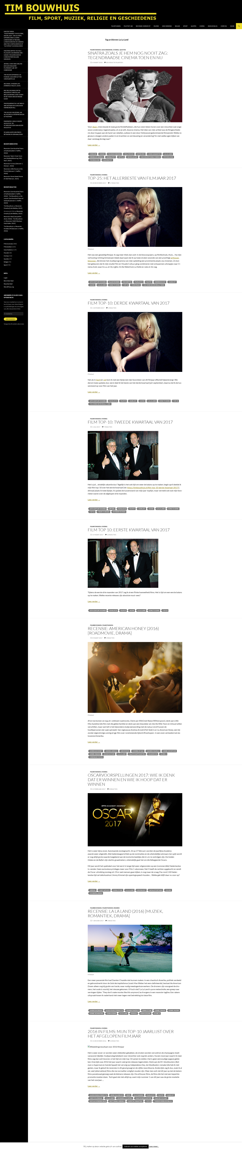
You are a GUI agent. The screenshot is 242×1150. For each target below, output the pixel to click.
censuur (93, 154)
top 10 (125, 285)
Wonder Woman (119, 512)
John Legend (111, 1013)
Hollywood (129, 154)
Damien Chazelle (153, 751)
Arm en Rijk (125, 751)
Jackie (92, 285)
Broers (112, 509)
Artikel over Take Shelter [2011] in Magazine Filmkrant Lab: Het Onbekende (13, 67)
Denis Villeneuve (117, 1095)
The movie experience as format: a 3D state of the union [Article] (13, 77)
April (98, 380)
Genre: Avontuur (169, 751)
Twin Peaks (135, 285)
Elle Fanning (138, 1095)
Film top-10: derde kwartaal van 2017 (129, 303)
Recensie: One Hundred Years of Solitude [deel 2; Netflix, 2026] (13, 150)
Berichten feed (8, 281)
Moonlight (141, 890)
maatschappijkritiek (137, 754)
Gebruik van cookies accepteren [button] (135, 1146)
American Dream (96, 1010)
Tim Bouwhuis (8, 206)
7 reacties (108, 427)
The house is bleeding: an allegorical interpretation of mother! (14, 114)
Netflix (121, 157)
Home (232, 26)
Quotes (193, 26)
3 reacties (110, 638)
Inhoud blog (212, 26)
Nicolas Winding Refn (98, 1101)
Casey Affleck (104, 890)
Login (5, 278)
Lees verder (94, 145)
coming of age (138, 751)
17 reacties (114, 183)
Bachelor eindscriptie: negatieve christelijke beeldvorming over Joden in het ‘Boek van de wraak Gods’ (13, 95)
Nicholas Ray (132, 157)
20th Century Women (98, 282)
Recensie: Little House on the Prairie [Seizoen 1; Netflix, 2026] (13, 171)
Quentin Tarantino (135, 1101)
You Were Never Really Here (153, 285)
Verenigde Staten (96, 757)
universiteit (107, 160)
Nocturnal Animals (117, 1101)
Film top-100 (128, 26)
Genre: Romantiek (96, 1013)
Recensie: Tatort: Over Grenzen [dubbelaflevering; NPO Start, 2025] (13, 158)
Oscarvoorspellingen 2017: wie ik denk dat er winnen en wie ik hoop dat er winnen (131, 779)
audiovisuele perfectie (114, 1010)
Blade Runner (114, 282)
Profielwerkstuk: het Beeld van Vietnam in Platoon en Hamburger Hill (14, 105)
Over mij (224, 26)
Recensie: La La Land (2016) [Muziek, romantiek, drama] (125, 913)
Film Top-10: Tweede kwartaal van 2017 (130, 422)
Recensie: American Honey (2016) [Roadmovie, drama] (123, 631)
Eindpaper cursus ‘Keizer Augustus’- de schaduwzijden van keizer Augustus (13, 124)
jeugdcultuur (109, 754)
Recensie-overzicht (143, 26)
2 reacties (112, 308)
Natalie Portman (155, 890)
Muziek (156, 26)
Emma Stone (117, 890)
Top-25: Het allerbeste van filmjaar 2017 (132, 178)
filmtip (149, 282)
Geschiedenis (167, 26)
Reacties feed (8, 284)
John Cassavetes (154, 154)
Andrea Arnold (111, 751)
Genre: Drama (95, 754)
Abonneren (10, 319)
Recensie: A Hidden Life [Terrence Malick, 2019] (12, 85)
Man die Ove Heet (161, 1098)
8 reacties (113, 789)
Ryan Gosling (145, 1013)
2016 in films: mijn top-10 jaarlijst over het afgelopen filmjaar (131, 1034)
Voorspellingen (96, 893)
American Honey (96, 751)
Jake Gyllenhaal (96, 1098)
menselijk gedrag (96, 157)
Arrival (93, 890)
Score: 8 (157, 1013)
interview (141, 154)
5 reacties (111, 921)
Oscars (168, 890)
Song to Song (114, 285)
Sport (185, 26)
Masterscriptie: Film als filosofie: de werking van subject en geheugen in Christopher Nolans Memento (13, 55)
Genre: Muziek (174, 1010)
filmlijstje (139, 282)
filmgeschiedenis (114, 154)
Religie (177, 26)
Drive (128, 1095)
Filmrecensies (96, 625)
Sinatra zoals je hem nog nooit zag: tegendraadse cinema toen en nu (128, 55)
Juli (104, 380)
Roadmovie (152, 754)
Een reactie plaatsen (114, 62)
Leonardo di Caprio (124, 1098)
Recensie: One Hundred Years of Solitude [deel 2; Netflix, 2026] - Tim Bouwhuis (13, 194)
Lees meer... (154, 1146)
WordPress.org (9, 287)
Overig (202, 26)
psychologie (168, 157)
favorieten (127, 282)
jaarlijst (172, 282)
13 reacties (111, 535)
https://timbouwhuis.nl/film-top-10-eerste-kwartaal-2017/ (153, 487)
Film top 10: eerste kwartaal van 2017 (129, 529)
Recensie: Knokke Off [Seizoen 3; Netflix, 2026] (14, 228)
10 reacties (114, 1041)
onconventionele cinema (150, 157)
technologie (95, 160)
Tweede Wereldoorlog (163, 1101)
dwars (102, 154)
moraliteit (111, 157)
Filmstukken (115, 26)
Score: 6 (163, 754)
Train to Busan (103, 512)
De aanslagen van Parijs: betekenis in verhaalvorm (13, 133)
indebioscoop (160, 282)
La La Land (168, 154)
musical (134, 1013)
